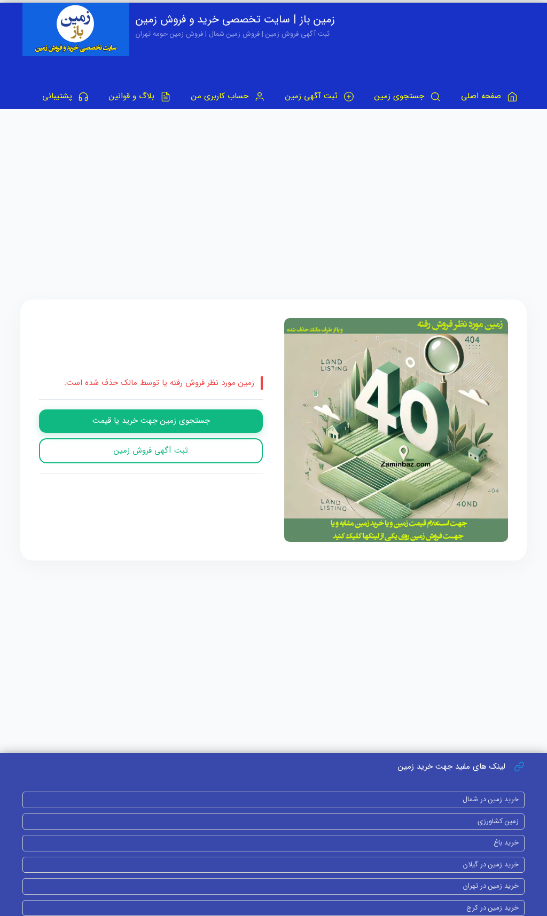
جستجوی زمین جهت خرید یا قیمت (151, 420)
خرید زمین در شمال (491, 799)
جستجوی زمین (400, 96)
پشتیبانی (58, 96)
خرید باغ (506, 842)
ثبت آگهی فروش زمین (151, 450)
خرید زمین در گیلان (491, 864)
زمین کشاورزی (498, 821)
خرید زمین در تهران (491, 885)
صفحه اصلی (482, 96)
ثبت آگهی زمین (312, 96)
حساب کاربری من (221, 96)
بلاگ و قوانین (133, 96)
